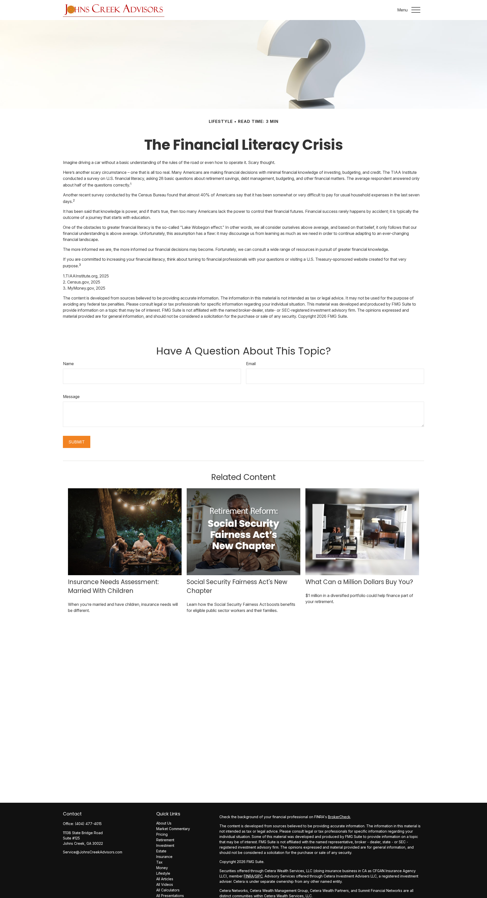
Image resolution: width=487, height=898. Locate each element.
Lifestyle (163, 873)
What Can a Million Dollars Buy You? (359, 582)
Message (71, 396)
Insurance (164, 856)
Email (251, 363)
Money (162, 868)
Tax (159, 862)
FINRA (249, 876)
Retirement (165, 840)
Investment (165, 845)
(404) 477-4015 (88, 823)
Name (68, 363)
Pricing (162, 834)
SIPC (259, 876)
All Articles (164, 879)
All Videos (164, 884)
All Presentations (170, 895)
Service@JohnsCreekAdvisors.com (92, 852)
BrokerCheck (339, 817)
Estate (161, 851)
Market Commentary (173, 829)
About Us (163, 823)
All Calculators (168, 890)
